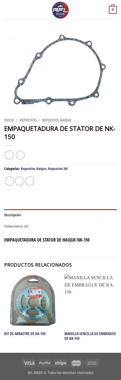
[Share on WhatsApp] (9, 181)
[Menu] (7, 10)
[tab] (60, 214)
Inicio (9, 120)
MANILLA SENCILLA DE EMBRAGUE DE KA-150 (90, 336)
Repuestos (28, 120)
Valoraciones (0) (16, 226)
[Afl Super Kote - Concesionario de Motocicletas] (60, 10)
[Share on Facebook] (19, 181)
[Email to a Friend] (29, 181)
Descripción (12, 214)
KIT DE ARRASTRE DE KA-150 (24, 333)
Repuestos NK (58, 168)
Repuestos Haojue (56, 120)
